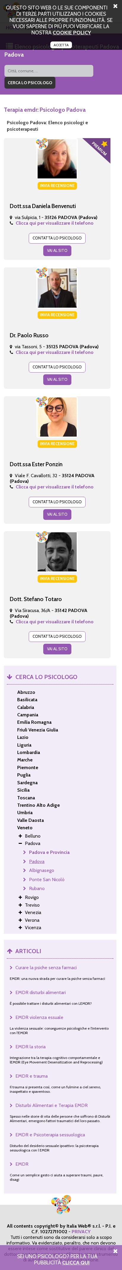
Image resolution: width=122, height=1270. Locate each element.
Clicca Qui (76, 1262)
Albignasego (41, 870)
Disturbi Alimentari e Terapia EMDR (51, 1105)
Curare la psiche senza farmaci (46, 967)
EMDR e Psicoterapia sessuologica (50, 1135)
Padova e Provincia (49, 852)
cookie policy (72, 32)
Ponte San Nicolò (47, 879)
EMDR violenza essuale (39, 1017)
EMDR (21, 1164)
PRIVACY (81, 1231)
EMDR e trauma (31, 1076)
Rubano (37, 888)
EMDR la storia (30, 1046)
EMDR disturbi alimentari (40, 992)
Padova (36, 861)
